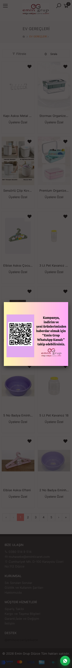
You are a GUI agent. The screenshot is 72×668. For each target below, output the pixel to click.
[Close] (68, 302)
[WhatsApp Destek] (65, 661)
